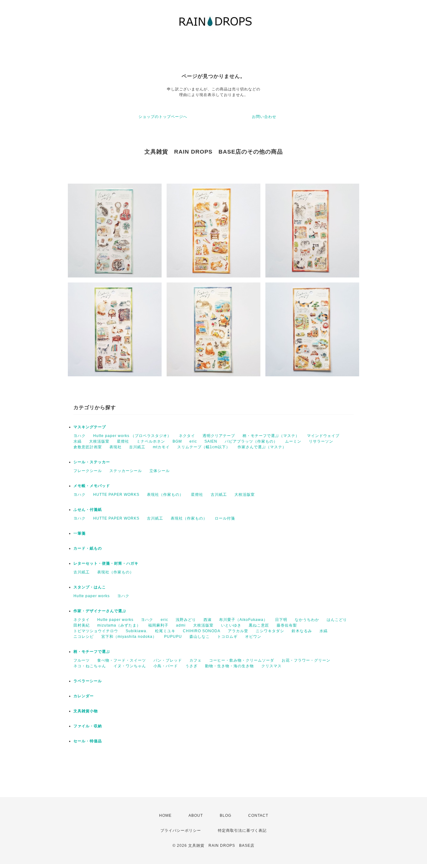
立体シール (159, 471)
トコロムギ (227, 636)
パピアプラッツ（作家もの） (251, 441)
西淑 (207, 620)
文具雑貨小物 (85, 711)
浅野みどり (186, 620)
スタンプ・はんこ (89, 587)
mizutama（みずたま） (119, 625)
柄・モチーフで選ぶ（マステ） (271, 436)
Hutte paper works (91, 596)
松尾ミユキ (165, 631)
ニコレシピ (83, 636)
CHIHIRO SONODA (201, 631)
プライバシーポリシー (180, 830)
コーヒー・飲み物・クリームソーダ (241, 660)
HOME (165, 815)
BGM (177, 441)
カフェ (195, 660)
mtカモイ (161, 447)
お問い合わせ (264, 116)
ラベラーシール (87, 681)
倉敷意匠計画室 (87, 447)
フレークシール (87, 471)
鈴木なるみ (302, 631)
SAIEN (210, 441)
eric (193, 441)
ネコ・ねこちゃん (89, 666)
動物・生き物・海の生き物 (229, 666)
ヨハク (79, 436)
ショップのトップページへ (162, 116)
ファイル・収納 (87, 726)
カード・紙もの (87, 548)
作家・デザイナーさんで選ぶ (99, 611)
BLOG (225, 815)
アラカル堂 (238, 631)
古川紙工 (137, 447)
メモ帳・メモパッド (91, 486)
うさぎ (191, 666)
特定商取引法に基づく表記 (242, 830)
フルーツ (81, 660)
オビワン (253, 636)
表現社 (115, 447)
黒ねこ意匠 (259, 625)
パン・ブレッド (167, 660)
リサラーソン (321, 441)
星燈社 (123, 441)
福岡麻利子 (158, 625)
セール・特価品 (87, 741)
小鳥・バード (165, 666)
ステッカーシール (125, 471)
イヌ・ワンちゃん (129, 666)
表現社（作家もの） (165, 494)
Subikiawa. (137, 631)
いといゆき (231, 625)
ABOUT (195, 815)
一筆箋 (79, 533)
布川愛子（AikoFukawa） (243, 620)
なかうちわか (307, 620)
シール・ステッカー (91, 462)
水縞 (77, 441)
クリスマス (271, 666)
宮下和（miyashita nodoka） (129, 636)
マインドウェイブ (323, 436)
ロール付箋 (225, 518)
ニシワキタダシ (270, 631)
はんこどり (337, 620)
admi (181, 625)
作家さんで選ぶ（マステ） (262, 447)
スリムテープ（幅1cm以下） (203, 447)
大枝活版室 (99, 441)
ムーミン (293, 441)
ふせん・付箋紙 (87, 509)
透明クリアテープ (219, 436)
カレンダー (83, 696)
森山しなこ (199, 636)
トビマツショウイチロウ (95, 631)
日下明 (281, 620)
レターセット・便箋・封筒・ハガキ (105, 563)
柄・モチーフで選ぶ (91, 651)
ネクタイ (187, 436)
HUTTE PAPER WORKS (116, 494)
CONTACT (258, 815)
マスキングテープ (89, 427)
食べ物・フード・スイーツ (121, 660)
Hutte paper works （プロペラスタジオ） (132, 436)
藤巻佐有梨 (287, 625)
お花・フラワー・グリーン (306, 660)
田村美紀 (81, 625)
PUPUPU (173, 636)
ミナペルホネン (151, 441)
